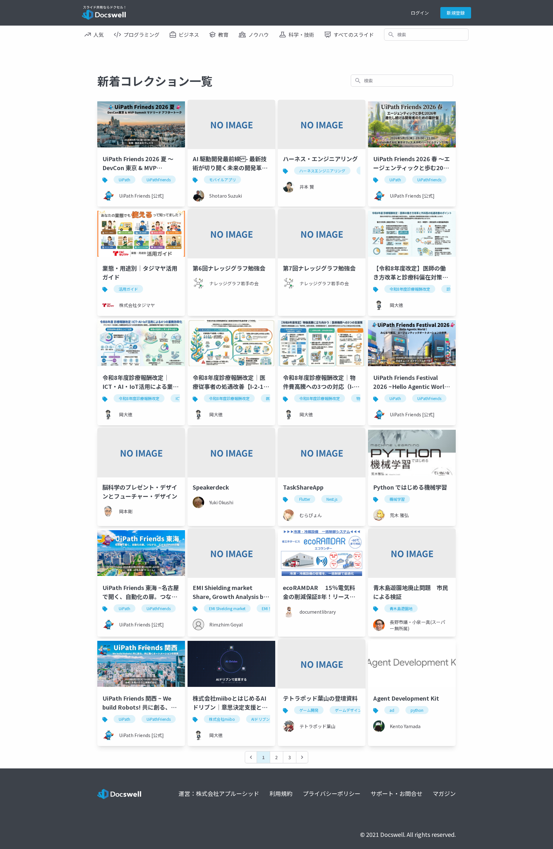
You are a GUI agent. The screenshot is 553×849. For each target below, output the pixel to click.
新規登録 (456, 13)
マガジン (444, 793)
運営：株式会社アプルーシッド (219, 793)
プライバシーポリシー (331, 793)
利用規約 (281, 793)
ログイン (420, 13)
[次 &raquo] (302, 757)
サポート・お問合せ (396, 793)
